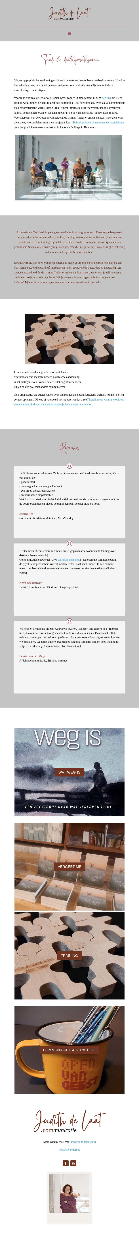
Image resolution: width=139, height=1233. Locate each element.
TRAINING (69, 956)
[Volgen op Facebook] (66, 1163)
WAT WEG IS (69, 772)
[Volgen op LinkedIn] (73, 1163)
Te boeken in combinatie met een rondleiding (98, 122)
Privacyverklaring (69, 1149)
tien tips (106, 97)
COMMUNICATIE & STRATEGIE (69, 1050)
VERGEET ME (69, 867)
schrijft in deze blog (69, 559)
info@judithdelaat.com (83, 1141)
